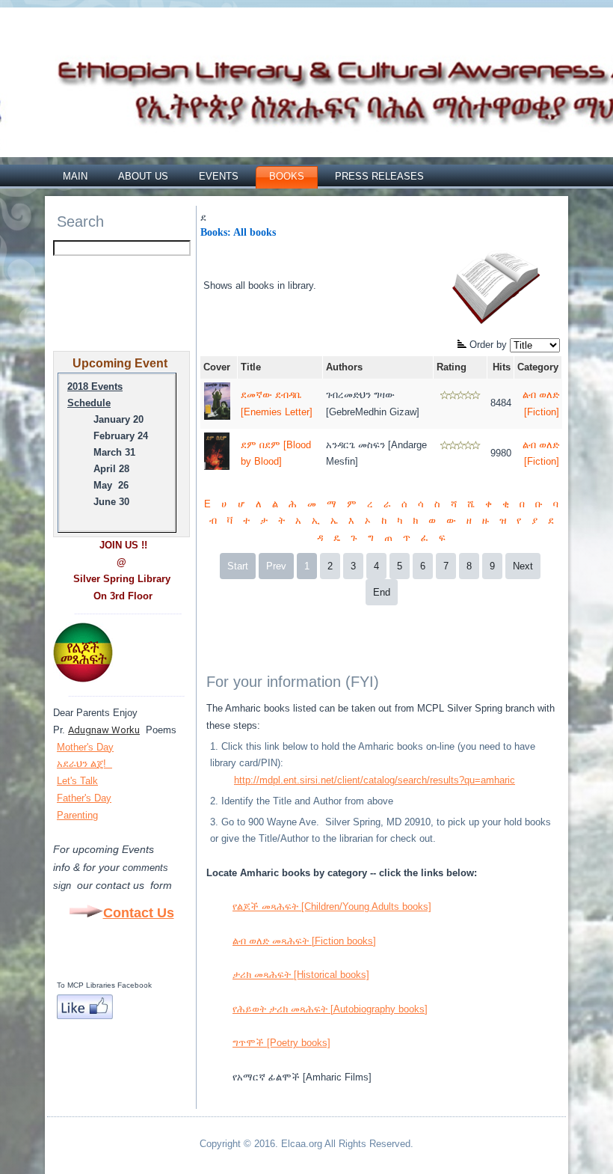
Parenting (77, 815)
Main (75, 176)
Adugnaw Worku (104, 730)
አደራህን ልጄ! (83, 763)
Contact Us (138, 912)
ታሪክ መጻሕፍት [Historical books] (300, 974)
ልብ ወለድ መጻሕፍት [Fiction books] (304, 941)
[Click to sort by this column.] (463, 344)
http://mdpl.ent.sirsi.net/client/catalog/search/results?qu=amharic (374, 780)
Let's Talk (77, 780)
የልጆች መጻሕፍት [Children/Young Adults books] (331, 906)
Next (523, 566)
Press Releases (379, 176)
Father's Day (84, 798)
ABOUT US (143, 176)
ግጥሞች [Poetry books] (281, 1042)
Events (218, 176)
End (381, 592)
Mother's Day (85, 747)
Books (286, 176)
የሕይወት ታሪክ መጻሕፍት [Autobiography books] (330, 1009)
